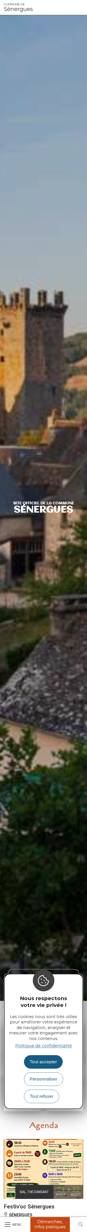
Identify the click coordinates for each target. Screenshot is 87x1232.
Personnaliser (43, 1079)
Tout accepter (43, 1061)
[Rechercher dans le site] (80, 1224)
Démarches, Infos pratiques (50, 1224)
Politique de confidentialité (43, 1045)
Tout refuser (41, 1096)
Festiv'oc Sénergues (29, 1206)
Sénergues (18, 7)
